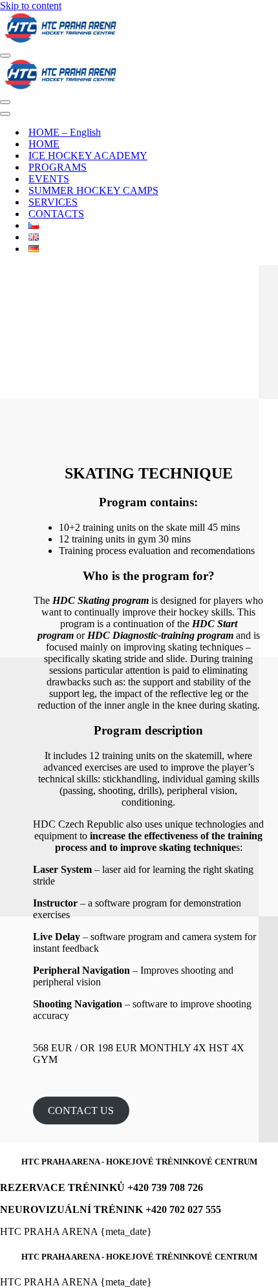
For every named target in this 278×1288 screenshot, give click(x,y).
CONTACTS (56, 213)
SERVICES (53, 202)
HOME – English (64, 132)
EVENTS (48, 178)
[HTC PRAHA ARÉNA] (139, 29)
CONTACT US (81, 1110)
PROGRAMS (57, 167)
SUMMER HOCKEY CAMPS (93, 190)
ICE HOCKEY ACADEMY (87, 155)
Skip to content (30, 5)
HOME (43, 143)
